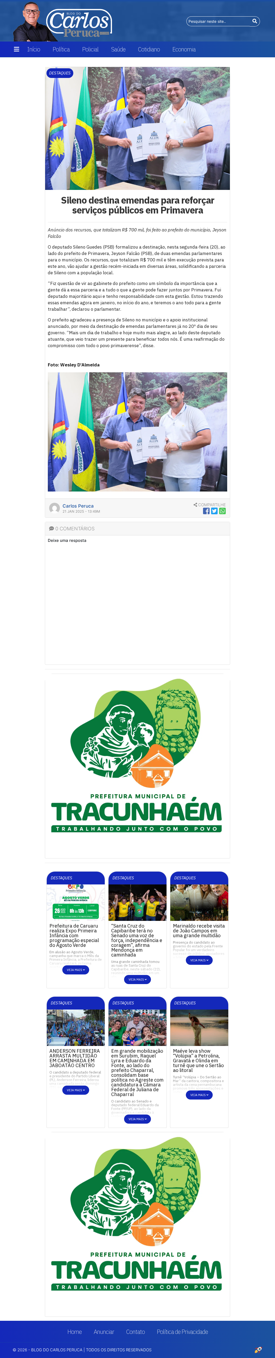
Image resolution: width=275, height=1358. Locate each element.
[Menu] (16, 49)
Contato (135, 1332)
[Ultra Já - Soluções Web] (258, 1349)
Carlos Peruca (78, 506)
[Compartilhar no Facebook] (206, 511)
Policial (90, 49)
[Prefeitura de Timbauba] (137, 765)
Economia (184, 49)
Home (74, 1332)
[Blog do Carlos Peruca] (62, 21)
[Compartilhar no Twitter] (214, 511)
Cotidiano (149, 49)
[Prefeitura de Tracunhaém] (137, 1214)
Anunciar (104, 1332)
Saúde (118, 49)
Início (33, 49)
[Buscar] (255, 21)
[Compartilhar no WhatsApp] (222, 511)
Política (61, 49)
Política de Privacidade (182, 1332)
